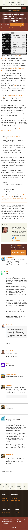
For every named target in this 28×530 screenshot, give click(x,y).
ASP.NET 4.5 (16, 512)
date (19, 10)
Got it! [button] (14, 527)
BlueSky (18, 245)
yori (15, 85)
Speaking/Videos (6, 512)
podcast (12, 4)
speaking (23, 4)
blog (8, 4)
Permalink (18, 247)
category (15, 10)
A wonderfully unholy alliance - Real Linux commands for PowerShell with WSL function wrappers (14, 17)
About (13, 240)
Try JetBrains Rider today (12, 219)
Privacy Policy (5, 498)
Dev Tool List (5, 503)
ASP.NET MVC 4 (16, 515)
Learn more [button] (5, 523)
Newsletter (17, 240)
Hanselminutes (14, 498)
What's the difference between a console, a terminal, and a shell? (13, 57)
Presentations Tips (6, 515)
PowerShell (12, 27)
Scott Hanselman (14, 2)
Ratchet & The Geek (15, 503)
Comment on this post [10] (17, 24)
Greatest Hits (5, 500)
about (4, 4)
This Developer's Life (16, 500)
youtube (18, 4)
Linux (7, 27)
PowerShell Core (11, 134)
